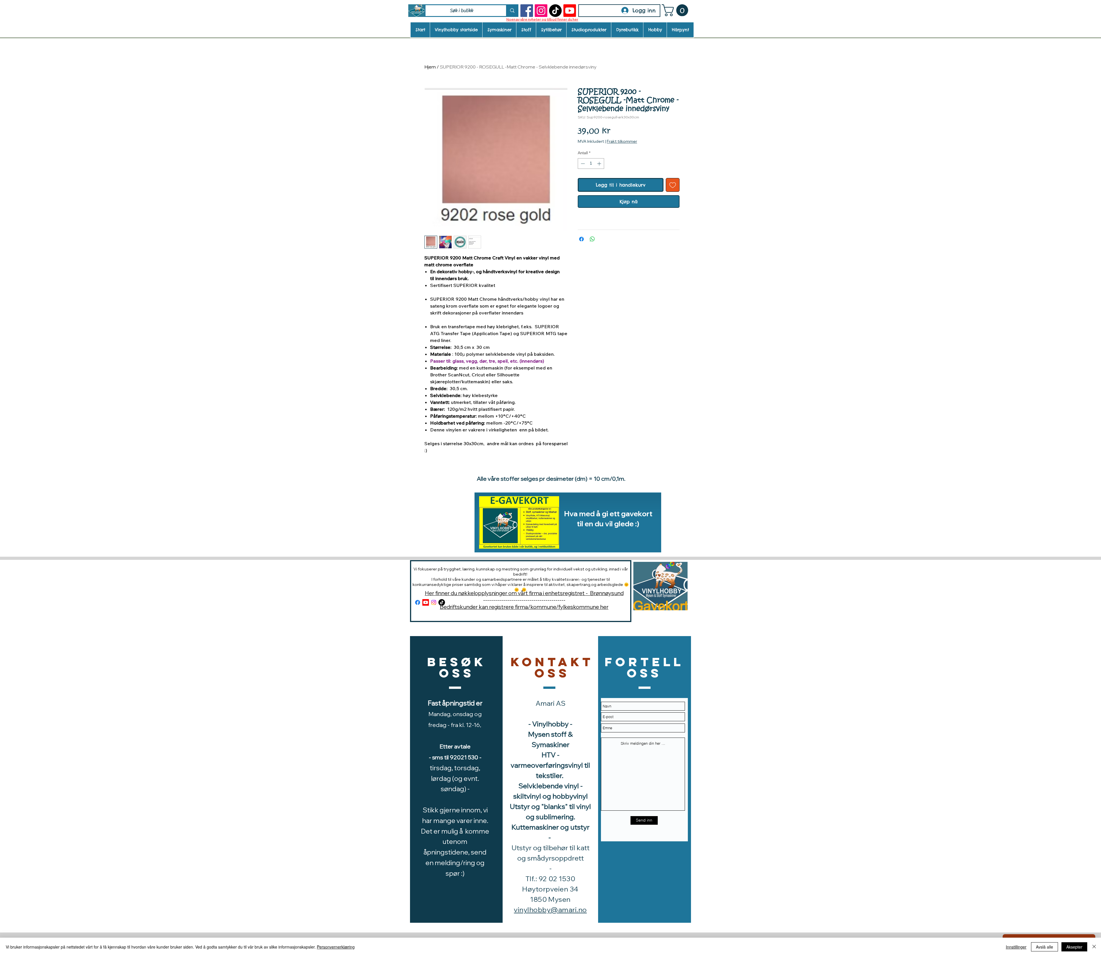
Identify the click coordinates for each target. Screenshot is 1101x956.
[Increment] (599, 164)
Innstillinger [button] (1016, 947)
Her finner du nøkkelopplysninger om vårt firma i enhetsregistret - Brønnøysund (524, 593)
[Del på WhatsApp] (592, 239)
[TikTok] (555, 10)
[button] (676, 10)
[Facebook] (526, 10)
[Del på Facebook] (581, 239)
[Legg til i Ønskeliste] (673, 185)
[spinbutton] (591, 164)
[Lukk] (1094, 946)
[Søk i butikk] (512, 10)
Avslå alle (1044, 947)
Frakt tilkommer (622, 141)
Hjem (430, 67)
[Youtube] (569, 10)
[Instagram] (541, 10)
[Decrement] (582, 164)
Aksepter (1074, 947)
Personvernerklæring (336, 947)
